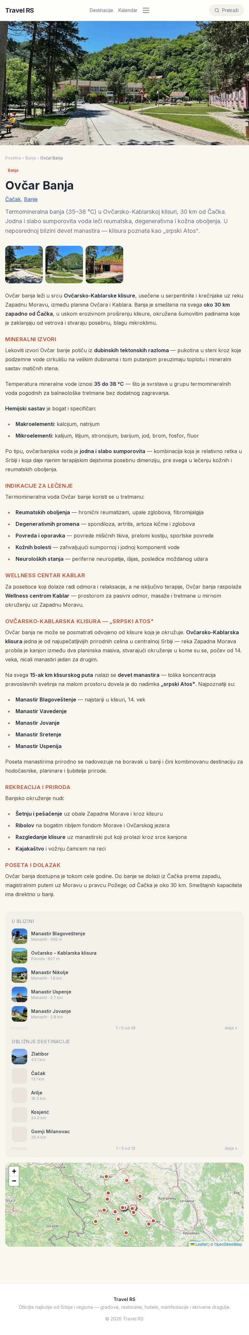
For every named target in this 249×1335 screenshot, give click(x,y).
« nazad (19, 1028)
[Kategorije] (148, 10)
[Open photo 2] (64, 264)
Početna (13, 158)
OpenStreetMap (228, 1244)
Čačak (13, 199)
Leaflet (201, 1244)
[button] (122, 1207)
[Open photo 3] (104, 264)
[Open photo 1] (24, 264)
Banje (30, 158)
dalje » (231, 1028)
